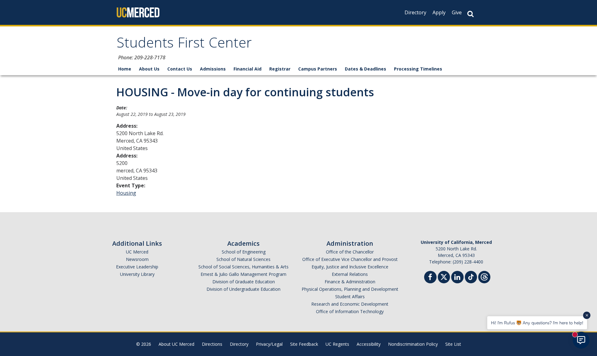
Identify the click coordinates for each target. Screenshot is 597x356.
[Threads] (484, 276)
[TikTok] (470, 276)
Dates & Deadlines (365, 69)
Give (457, 12)
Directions (212, 344)
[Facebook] (430, 278)
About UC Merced (176, 344)
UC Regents (337, 344)
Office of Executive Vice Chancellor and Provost (350, 259)
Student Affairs (350, 296)
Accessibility (369, 344)
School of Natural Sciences (243, 259)
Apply (439, 12)
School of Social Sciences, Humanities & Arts (243, 267)
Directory (415, 12)
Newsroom (137, 259)
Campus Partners (317, 69)
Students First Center (184, 45)
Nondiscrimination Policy (413, 344)
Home (124, 69)
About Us (149, 69)
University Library (137, 274)
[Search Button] (470, 14)
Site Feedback (304, 344)
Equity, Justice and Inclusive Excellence (350, 267)
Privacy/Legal (269, 344)
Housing (126, 192)
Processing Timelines (418, 69)
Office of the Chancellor (350, 252)
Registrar (279, 69)
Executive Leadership (137, 267)
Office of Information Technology (350, 311)
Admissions (213, 69)
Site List (453, 344)
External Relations (350, 274)
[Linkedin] (457, 278)
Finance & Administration (350, 282)
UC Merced (137, 252)
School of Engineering (244, 252)
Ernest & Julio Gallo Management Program (243, 274)
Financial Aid (247, 69)
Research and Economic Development (349, 304)
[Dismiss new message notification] (587, 315)
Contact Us (179, 69)
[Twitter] (443, 276)
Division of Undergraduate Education (243, 289)
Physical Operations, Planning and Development (350, 289)
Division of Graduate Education (243, 282)
